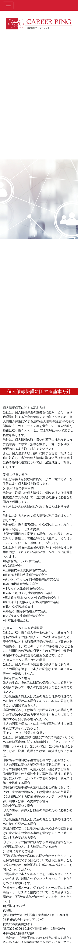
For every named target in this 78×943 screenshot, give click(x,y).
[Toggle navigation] (8, 5)
